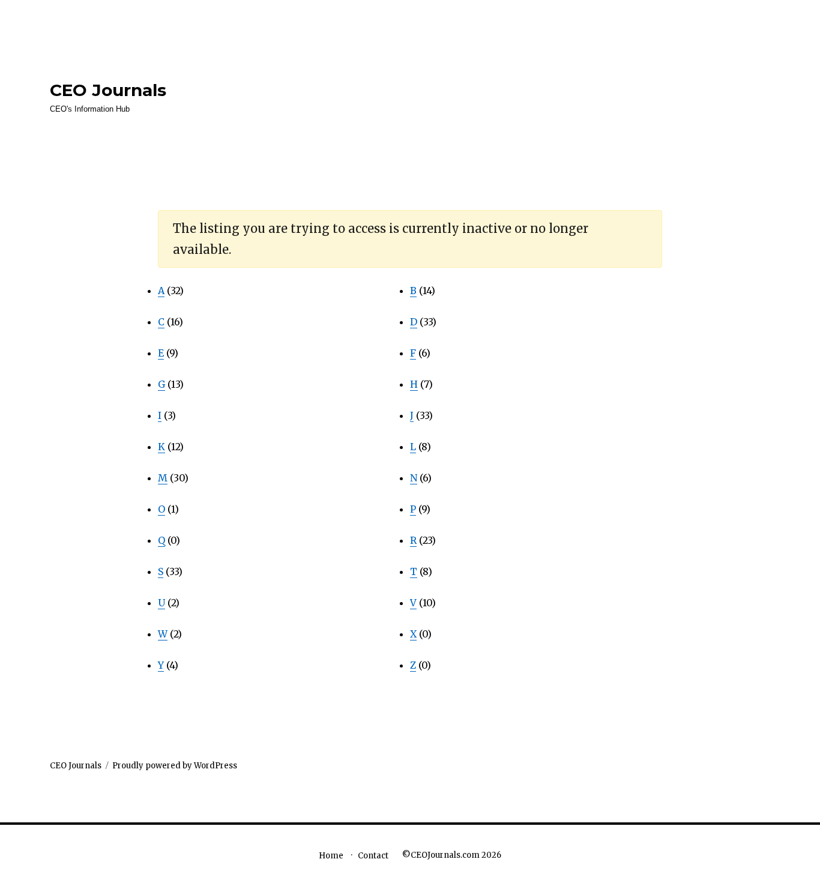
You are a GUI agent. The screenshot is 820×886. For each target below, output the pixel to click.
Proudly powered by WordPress (174, 766)
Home (331, 856)
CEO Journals (108, 90)
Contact (373, 856)
